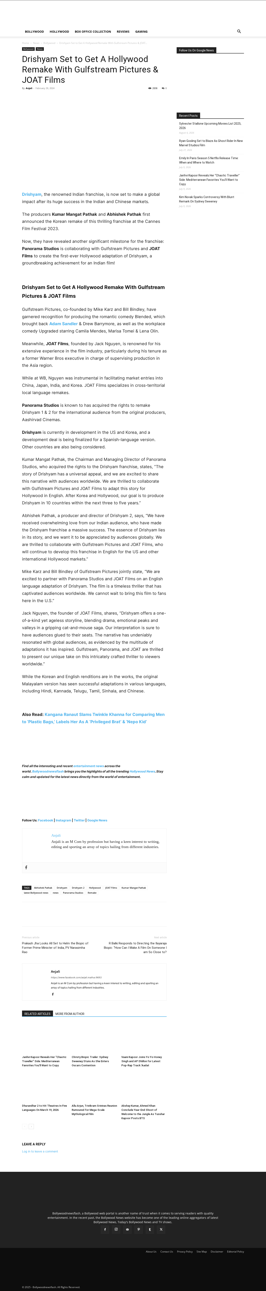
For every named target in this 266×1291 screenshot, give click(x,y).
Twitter (79, 820)
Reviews (123, 31)
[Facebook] (26, 97)
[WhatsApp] (55, 97)
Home (25, 43)
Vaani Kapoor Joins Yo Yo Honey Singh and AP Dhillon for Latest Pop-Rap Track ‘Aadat (141, 1061)
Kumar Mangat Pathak (134, 887)
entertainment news (88, 766)
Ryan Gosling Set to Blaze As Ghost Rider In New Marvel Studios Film (211, 143)
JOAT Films (111, 887)
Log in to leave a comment (40, 1151)
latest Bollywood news (36, 892)
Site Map (202, 1251)
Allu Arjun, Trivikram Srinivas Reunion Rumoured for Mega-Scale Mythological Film (94, 1110)
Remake (92, 892)
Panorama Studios (73, 892)
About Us (151, 1251)
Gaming (141, 31)
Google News (97, 820)
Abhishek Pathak (43, 887)
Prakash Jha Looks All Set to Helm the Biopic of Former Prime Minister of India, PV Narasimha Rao (55, 947)
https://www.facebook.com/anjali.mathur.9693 (76, 977)
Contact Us (166, 1251)
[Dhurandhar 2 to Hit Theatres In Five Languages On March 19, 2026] (44, 1086)
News (36, 43)
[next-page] (31, 1126)
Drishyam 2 (78, 887)
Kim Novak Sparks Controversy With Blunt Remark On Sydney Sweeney (206, 199)
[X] (36, 97)
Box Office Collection (93, 31)
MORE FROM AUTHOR (69, 1014)
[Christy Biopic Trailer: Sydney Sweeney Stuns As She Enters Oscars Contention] (94, 1038)
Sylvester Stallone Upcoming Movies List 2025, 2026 (210, 126)
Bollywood (34, 31)
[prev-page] (24, 1126)
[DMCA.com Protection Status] (112, 1287)
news (55, 892)
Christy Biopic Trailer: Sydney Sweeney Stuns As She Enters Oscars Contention (90, 1061)
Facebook (45, 820)
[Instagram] (116, 1229)
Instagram (63, 820)
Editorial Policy (235, 1251)
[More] (64, 97)
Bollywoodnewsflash (48, 771)
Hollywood (59, 31)
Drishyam (62, 887)
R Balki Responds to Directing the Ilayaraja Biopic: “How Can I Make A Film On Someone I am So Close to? (135, 947)
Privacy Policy (185, 1251)
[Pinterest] (45, 97)
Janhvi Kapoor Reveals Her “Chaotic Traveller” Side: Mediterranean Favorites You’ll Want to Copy (44, 1061)
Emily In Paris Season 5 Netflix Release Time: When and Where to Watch (209, 160)
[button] (239, 32)
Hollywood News (142, 771)
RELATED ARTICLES (37, 1014)
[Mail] (127, 1229)
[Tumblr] (150, 1229)
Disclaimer (217, 1251)
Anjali (29, 88)
